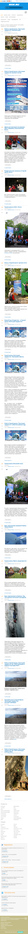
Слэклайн (2, 807)
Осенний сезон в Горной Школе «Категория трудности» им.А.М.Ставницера (13, 701)
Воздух (15, 809)
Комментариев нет (8, 460)
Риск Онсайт (16, 830)
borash (9, 33)
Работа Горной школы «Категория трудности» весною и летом (14, 72)
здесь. (15, 739)
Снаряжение (20, 15)
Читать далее (7, 65)
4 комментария (7, 696)
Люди (6, 16)
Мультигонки (16, 812)
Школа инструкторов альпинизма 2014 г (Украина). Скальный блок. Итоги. (14, 128)
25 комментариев (7, 420)
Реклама (15, 837)
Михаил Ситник (11, 75)
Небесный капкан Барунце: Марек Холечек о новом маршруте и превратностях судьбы (12, 878)
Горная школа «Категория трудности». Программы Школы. (14, 356)
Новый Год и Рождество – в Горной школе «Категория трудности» (15, 321)
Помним (15, 836)
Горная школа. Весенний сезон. (13, 463)
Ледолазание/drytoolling (5, 812)
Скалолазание (3, 815)
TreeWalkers (5, 899)
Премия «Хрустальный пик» (7, 925)
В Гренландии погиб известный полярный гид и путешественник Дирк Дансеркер (12, 884)
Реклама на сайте (4, 924)
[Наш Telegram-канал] (10, 1)
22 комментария (7, 352)
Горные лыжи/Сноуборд (5, 810)
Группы (2, 16)
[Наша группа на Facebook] (4, 1)
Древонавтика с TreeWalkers (8, 908)
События (14, 15)
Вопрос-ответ (7, 15)
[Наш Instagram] (7, 1)
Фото (2, 825)
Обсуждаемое (14, 19)
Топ (20, 19)
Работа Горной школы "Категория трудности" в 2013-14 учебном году (15, 424)
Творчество (16, 833)
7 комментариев (7, 659)
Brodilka (4, 873)
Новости (15, 824)
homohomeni (5, 850)
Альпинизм (6, 31)
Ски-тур (15, 815)
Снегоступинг (3, 816)
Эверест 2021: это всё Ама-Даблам (9, 854)
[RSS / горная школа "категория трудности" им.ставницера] (1, 1)
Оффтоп (2, 837)
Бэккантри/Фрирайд (17, 818)
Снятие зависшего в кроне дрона (9, 902)
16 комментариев (7, 203)
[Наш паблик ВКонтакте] (2, 1)
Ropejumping (16, 819)
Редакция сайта (6, 856)
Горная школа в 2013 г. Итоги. (13, 207)
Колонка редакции (9, 867)
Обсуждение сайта (17, 834)
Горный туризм (16, 810)
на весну (6, 252)
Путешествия (3, 813)
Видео (15, 825)
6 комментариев (7, 259)
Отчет (10, 31)
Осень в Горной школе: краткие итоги (15, 262)
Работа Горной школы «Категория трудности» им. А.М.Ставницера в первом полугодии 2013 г (14, 664)
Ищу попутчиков (17, 831)
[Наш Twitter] (6, 1)
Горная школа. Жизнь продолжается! (15, 561)
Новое (8, 19)
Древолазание (16, 806)
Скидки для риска (5, 21)
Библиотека (3, 831)
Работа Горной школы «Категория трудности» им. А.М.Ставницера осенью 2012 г (14, 750)
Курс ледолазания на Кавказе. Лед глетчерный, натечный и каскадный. (15, 597)
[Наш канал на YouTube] (9, 1)
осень (11, 252)
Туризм (2, 818)
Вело (15, 807)
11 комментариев (7, 68)
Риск (2, 15)
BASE (2, 819)
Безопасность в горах (18, 828)
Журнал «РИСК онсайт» (6, 922)
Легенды (2, 833)
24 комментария (7, 522)
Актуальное (3, 19)
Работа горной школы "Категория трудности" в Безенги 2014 (14, 29)
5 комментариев (7, 123)
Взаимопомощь (4, 836)
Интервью (3, 824)
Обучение (6, 74)
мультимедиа (12, 16)
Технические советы (5, 828)
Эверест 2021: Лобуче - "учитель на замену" (11, 859)
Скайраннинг (16, 813)
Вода (2, 809)
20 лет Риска (3, 928)
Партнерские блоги (9, 892)
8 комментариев (7, 557)
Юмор (2, 834)
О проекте (3, 926)
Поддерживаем (8, 844)
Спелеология (16, 816)
